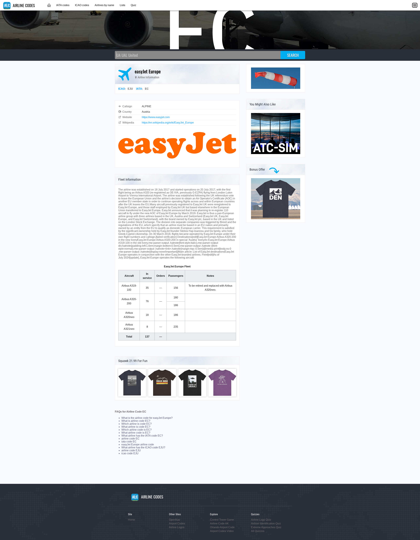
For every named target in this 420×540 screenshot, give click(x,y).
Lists (122, 5)
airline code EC (130, 438)
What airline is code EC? (135, 426)
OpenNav (174, 519)
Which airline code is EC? (136, 429)
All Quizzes (257, 531)
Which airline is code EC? (136, 423)
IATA (139, 88)
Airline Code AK (219, 523)
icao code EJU (129, 453)
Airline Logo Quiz (261, 519)
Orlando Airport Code (222, 527)
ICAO (121, 88)
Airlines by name (104, 5)
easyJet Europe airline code (137, 444)
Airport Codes (177, 523)
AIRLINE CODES (23, 5)
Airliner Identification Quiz (266, 523)
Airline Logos (176, 527)
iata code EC (128, 441)
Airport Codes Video (222, 531)
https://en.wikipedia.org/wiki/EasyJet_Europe (168, 122)
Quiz (133, 5)
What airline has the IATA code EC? (142, 435)
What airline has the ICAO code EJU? (143, 447)
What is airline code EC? (135, 420)
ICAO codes (82, 5)
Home (131, 519)
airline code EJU (131, 450)
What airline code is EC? (135, 432)
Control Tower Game (222, 519)
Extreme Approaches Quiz (266, 527)
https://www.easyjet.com (156, 117)
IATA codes (62, 5)
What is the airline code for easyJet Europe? (147, 417)
